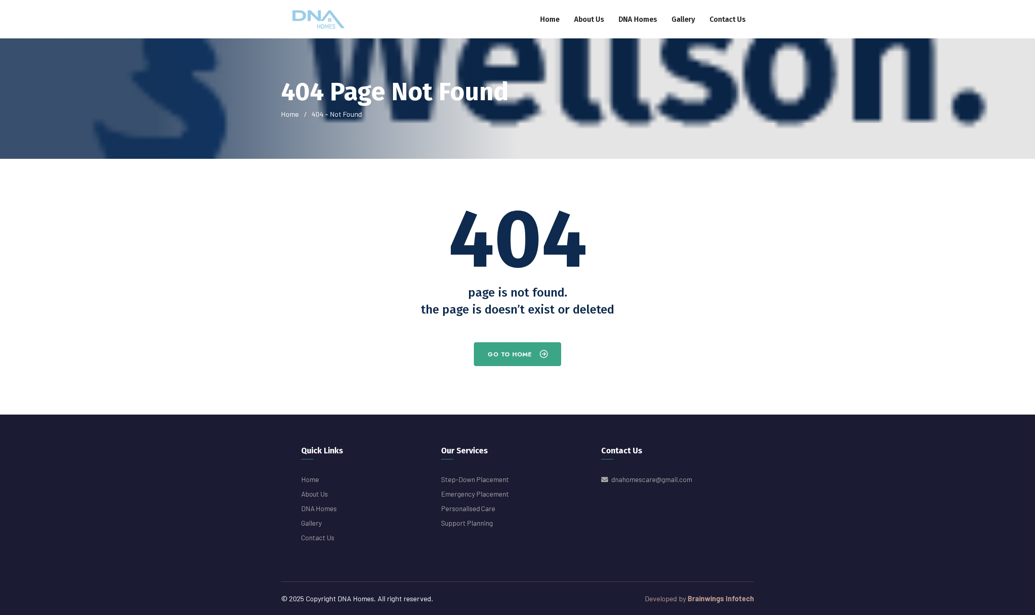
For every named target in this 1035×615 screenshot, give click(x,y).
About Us (589, 19)
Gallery (683, 19)
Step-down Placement (475, 479)
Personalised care (468, 508)
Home (550, 19)
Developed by (699, 598)
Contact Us (728, 19)
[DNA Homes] (319, 18)
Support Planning (467, 523)
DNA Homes (638, 19)
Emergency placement (475, 494)
